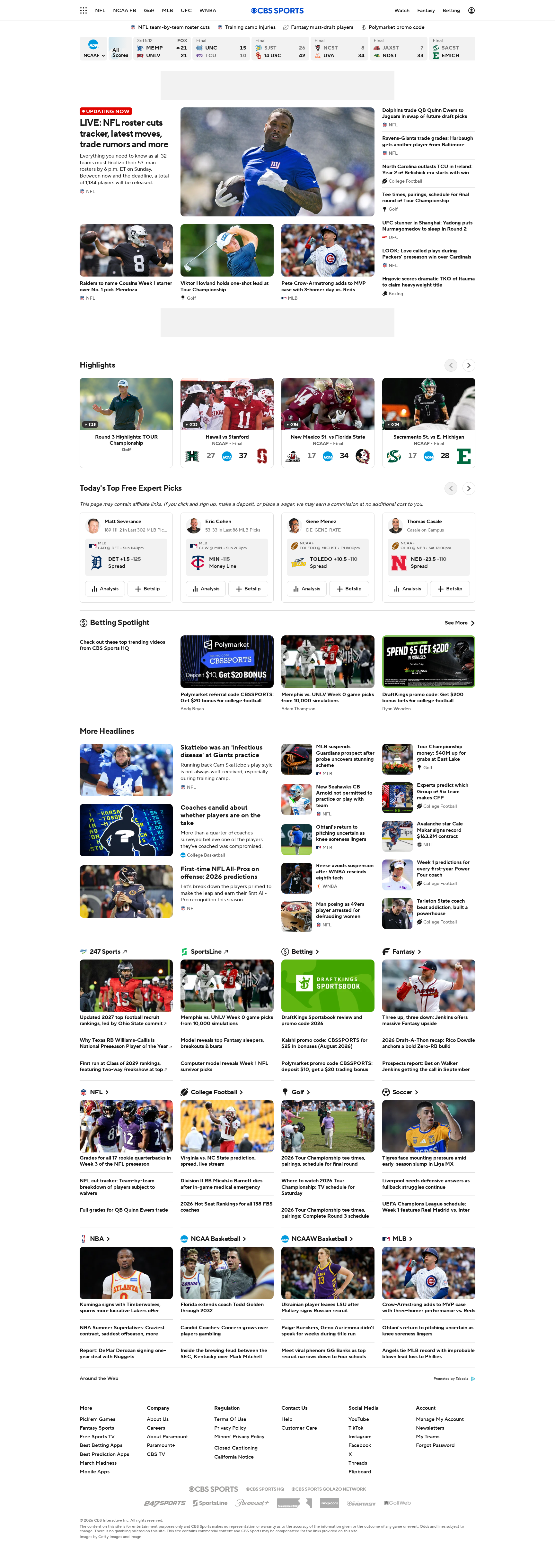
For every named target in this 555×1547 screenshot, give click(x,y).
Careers (156, 1428)
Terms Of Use (230, 1419)
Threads (357, 1463)
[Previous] (451, 365)
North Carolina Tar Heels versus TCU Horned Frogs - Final (221, 48)
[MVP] (329, 1500)
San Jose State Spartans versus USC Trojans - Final (280, 48)
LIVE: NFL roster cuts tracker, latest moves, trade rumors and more (227, 161)
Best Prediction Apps (104, 1454)
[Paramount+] (252, 1501)
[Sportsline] (210, 1502)
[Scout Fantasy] (361, 1503)
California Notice (234, 1457)
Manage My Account (440, 1419)
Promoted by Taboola (451, 1379)
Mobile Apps (95, 1472)
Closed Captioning (236, 1448)
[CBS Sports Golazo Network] (329, 1488)
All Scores (120, 48)
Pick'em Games (97, 1419)
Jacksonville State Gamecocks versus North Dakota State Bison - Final (398, 48)
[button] (83, 10)
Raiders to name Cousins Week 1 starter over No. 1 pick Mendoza (126, 262)
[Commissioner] (294, 1500)
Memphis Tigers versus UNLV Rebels (162, 48)
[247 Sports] (165, 1502)
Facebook (359, 1445)
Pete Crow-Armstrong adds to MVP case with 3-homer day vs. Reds (327, 262)
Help (287, 1419)
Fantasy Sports (97, 1428)
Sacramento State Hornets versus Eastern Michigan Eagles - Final (458, 48)
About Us (158, 1419)
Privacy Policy (230, 1428)
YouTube (358, 1419)
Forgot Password (435, 1445)
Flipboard (359, 1472)
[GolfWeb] (397, 1503)
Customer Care (299, 1428)
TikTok (355, 1428)
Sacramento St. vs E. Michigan (428, 423)
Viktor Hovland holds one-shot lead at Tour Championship (227, 262)
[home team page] (96, 557)
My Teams (427, 1436)
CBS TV (156, 1454)
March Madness (98, 1463)
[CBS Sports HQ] (265, 1488)
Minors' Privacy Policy (239, 1436)
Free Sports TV (97, 1436)
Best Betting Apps (101, 1445)
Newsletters (430, 1428)
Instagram (360, 1436)
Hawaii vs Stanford (227, 423)
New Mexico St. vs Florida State (327, 423)
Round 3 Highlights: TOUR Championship (126, 423)
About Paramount (167, 1436)
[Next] (469, 365)
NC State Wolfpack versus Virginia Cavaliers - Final (339, 48)
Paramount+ (161, 1445)
